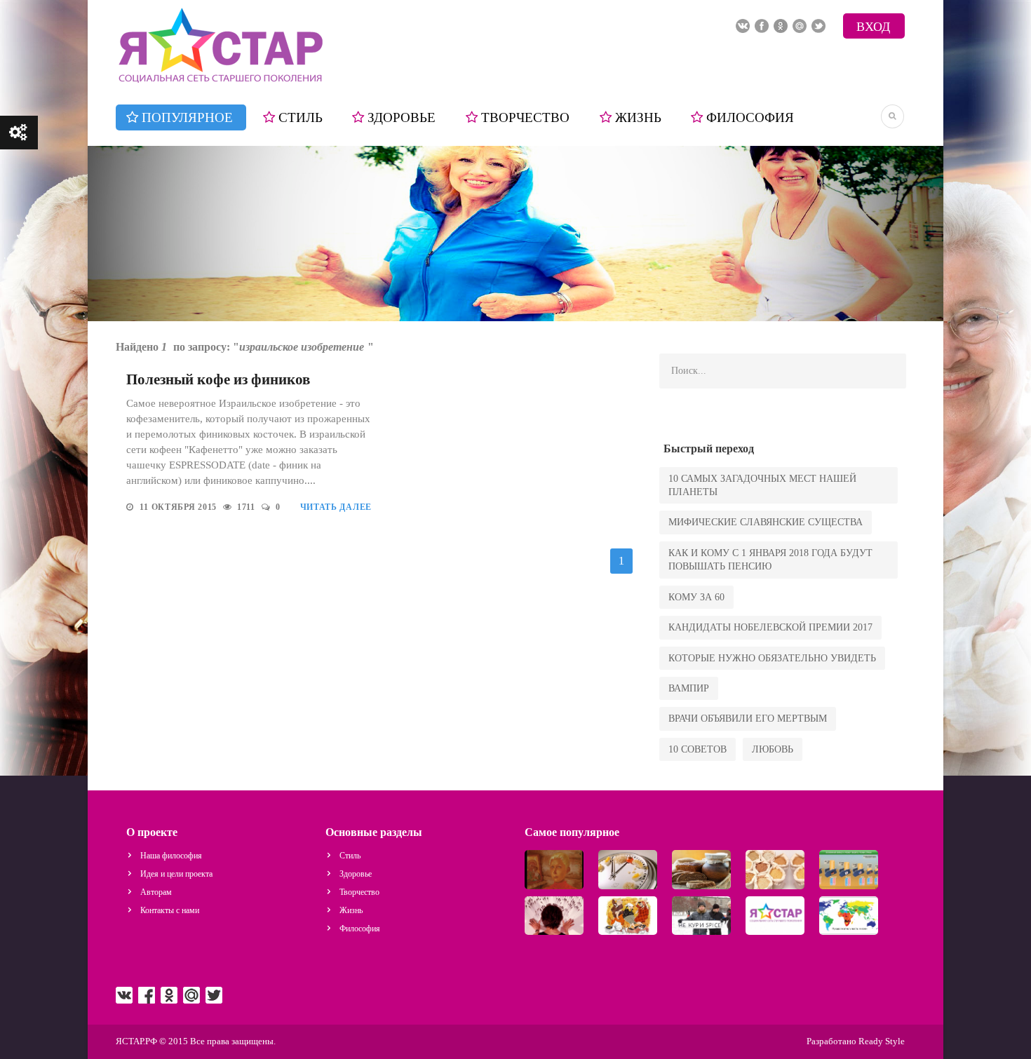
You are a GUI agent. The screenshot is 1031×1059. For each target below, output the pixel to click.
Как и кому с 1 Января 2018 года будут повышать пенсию (770, 560)
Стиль (300, 117)
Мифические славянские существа (765, 522)
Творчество (525, 117)
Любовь (772, 749)
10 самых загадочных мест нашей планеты (762, 485)
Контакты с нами (169, 910)
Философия (750, 117)
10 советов (697, 749)
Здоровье (402, 117)
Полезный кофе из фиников (218, 379)
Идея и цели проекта (176, 874)
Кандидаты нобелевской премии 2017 (770, 627)
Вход (873, 27)
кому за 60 (696, 597)
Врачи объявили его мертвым (747, 718)
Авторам (156, 892)
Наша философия (171, 855)
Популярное (187, 117)
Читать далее (336, 507)
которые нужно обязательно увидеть (772, 658)
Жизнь (638, 117)
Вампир (688, 688)
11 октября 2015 (179, 507)
